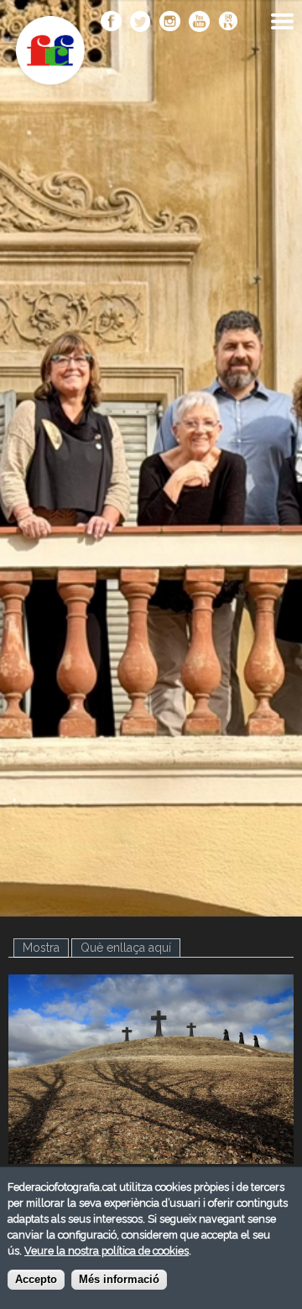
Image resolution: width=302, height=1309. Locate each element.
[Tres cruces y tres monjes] (151, 1154)
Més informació (119, 1280)
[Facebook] (111, 22)
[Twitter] (140, 22)
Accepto (36, 1280)
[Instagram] (170, 22)
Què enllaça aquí (126, 947)
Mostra (46, 947)
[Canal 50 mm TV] (228, 22)
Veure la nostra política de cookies (106, 1250)
